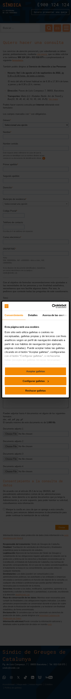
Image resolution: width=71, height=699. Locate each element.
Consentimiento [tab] (14, 315)
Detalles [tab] (32, 315)
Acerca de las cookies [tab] (55, 315)
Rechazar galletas (35, 390)
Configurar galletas (34, 381)
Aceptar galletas (35, 371)
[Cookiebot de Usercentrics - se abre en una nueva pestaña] (51, 306)
